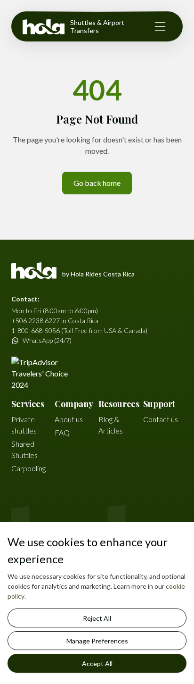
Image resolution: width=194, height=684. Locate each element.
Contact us (160, 419)
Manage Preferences (97, 641)
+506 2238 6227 (35, 321)
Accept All (97, 663)
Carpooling (28, 468)
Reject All (97, 618)
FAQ (62, 432)
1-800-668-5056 (35, 330)
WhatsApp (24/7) (47, 340)
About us (69, 419)
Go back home (97, 182)
